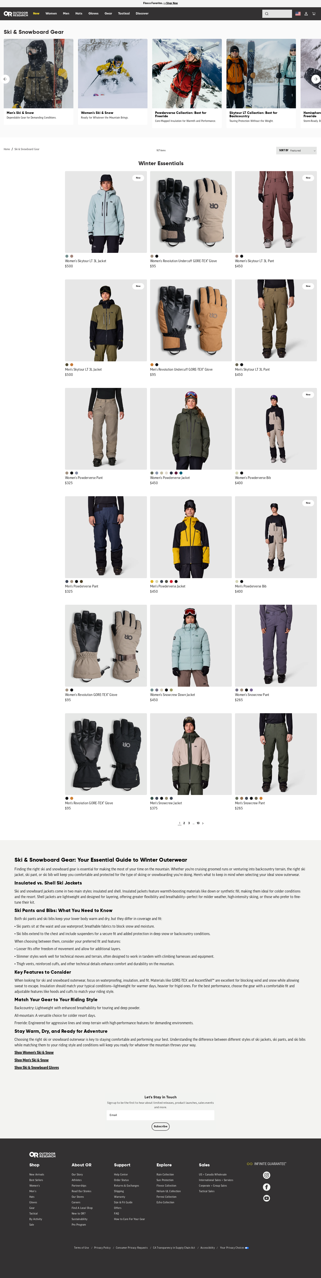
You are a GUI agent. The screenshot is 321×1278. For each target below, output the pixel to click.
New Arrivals (36, 1174)
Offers (117, 1208)
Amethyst (251, 690)
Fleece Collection (166, 1186)
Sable (151, 256)
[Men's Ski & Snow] (38, 82)
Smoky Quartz (156, 690)
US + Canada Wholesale (213, 1174)
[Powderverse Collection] (187, 83)
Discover (142, 13)
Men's (32, 1191)
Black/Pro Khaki (161, 473)
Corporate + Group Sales (213, 1186)
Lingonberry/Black (171, 581)
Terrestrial (71, 256)
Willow (171, 690)
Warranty (119, 1197)
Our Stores (78, 1197)
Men (66, 13)
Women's (34, 1186)
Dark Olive (81, 581)
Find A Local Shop (82, 1208)
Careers (76, 1202)
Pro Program (79, 1225)
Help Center (121, 1174)
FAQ (116, 1213)
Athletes (77, 1180)
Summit (76, 473)
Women (51, 13)
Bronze (151, 364)
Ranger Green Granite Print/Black (166, 581)
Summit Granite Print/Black (171, 473)
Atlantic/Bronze (171, 798)
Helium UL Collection (169, 1191)
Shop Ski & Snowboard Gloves (36, 1068)
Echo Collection (165, 1202)
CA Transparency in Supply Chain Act (174, 1248)
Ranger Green (236, 364)
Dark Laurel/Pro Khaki (151, 798)
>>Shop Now (170, 3)
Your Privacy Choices (232, 1248)
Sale (31, 1225)
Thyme (66, 256)
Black (156, 256)
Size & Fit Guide (123, 1202)
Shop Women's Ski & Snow (34, 1053)
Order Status (121, 1180)
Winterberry (176, 473)
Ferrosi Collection (167, 1197)
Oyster (161, 690)
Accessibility (207, 1248)
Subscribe (160, 1126)
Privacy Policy (102, 1248)
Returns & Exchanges (126, 1186)
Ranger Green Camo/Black (166, 798)
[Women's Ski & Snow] (113, 82)
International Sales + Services (216, 1180)
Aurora (180, 473)
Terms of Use (82, 1248)
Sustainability (80, 1219)
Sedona (71, 364)
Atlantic (161, 581)
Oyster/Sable (166, 473)
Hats (32, 1197)
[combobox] (277, 14)
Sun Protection (165, 1180)
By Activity (35, 1219)
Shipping (119, 1191)
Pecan (241, 798)
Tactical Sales (206, 1191)
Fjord (156, 473)
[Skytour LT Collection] (261, 83)
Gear (32, 1208)
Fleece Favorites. (153, 3)
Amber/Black (151, 581)
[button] (313, 14)
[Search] (256, 14)
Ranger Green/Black (66, 364)
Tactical (33, 1213)
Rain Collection (165, 1174)
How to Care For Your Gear (129, 1219)
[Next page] (203, 823)
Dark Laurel (151, 473)
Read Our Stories (81, 1191)
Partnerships (79, 1186)
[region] (160, 3)
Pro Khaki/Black (236, 473)
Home (7, 149)
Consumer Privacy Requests (132, 1248)
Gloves (33, 1202)
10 (198, 823)
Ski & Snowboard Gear (26, 149)
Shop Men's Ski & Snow (31, 1060)
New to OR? (79, 1213)
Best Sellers (36, 1180)
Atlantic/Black (66, 581)
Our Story (77, 1174)
